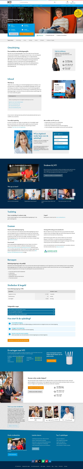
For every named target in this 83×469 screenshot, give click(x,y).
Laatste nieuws (36, 435)
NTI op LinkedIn (50, 461)
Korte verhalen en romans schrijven (63, 445)
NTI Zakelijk (73, 5)
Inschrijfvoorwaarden (35, 466)
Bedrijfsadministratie (26, 247)
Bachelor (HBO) (17, 5)
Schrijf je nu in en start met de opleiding (18, 340)
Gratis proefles (59, 94)
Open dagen (43, 466)
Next (74, 194)
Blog (52, 466)
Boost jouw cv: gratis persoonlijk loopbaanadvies (41, 442)
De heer (56, 133)
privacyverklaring (36, 150)
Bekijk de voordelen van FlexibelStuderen (53, 175)
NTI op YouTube (46, 461)
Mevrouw (61, 133)
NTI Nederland (18, 466)
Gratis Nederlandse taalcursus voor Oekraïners (41, 445)
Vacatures (48, 466)
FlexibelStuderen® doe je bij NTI (9, 2)
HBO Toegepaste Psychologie (62, 440)
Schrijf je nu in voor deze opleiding (36, 387)
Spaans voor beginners (61, 442)
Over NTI (69, 5)
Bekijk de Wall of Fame (13, 425)
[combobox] (55, 143)
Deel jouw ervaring (51, 360)
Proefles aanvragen (13, 33)
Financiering (10, 247)
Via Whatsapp (68, 61)
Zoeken (55, 2)
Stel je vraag (67, 69)
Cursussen (36, 5)
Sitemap (65, 466)
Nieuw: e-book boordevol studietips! (39, 440)
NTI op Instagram (36, 461)
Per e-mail (67, 68)
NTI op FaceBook (33, 461)
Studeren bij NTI (63, 5)
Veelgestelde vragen (26, 466)
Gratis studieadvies (14, 435)
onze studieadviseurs (60, 217)
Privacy (56, 466)
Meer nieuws (35, 448)
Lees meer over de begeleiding (18, 127)
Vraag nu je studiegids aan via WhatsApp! (40, 443)
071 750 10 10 (69, 64)
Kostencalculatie (16, 247)
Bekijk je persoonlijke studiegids (35, 391)
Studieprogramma (12, 96)
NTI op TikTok (39, 461)
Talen (41, 5)
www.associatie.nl (13, 239)
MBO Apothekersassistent (61, 443)
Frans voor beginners (61, 438)
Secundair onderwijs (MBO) (27, 5)
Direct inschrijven (26, 33)
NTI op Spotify (43, 461)
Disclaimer (61, 466)
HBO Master (10, 5)
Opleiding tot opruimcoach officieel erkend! (40, 438)
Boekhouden (14, 7)
